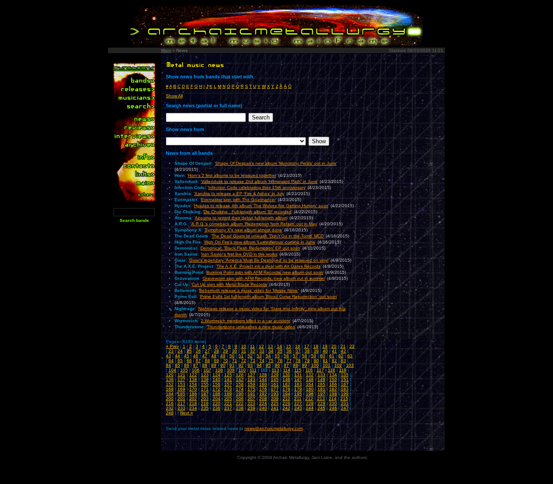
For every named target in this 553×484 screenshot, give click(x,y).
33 (261, 351)
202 (193, 398)
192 (263, 393)
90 (223, 365)
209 (275, 398)
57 (295, 355)
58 (304, 355)
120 (170, 374)
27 (207, 351)
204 (216, 398)
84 (168, 365)
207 (251, 398)
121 (181, 374)
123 (205, 374)
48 (213, 355)
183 (345, 389)
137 (181, 379)
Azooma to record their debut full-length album (241, 217)
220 (216, 403)
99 (304, 365)
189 (228, 393)
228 (310, 403)
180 (310, 389)
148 (310, 379)
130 (286, 374)
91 (232, 365)
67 (198, 360)
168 (170, 389)
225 (275, 403)
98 (295, 365)
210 (286, 398)
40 (325, 351)
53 (259, 355)
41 (334, 351)
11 (252, 346)
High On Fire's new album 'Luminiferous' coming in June (259, 242)
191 (251, 393)
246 (333, 408)
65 (180, 360)
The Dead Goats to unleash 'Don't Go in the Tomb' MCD (268, 236)
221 (228, 403)
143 (251, 379)
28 (216, 351)
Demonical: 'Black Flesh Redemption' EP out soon (250, 248)
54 (268, 355)
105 (184, 370)
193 (275, 393)
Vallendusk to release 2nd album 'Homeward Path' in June (259, 181)
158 (240, 384)
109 (231, 370)
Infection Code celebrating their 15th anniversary (256, 187)
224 (263, 403)
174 (240, 389)
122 (193, 374)
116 (309, 370)
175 (251, 389)
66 (189, 360)
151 (345, 379)
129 (275, 374)
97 (286, 365)
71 (234, 360)
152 (170, 384)
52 (250, 355)
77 (289, 360)
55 (277, 355)
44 (177, 355)
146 (286, 379)
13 (270, 346)
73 (252, 360)
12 (261, 346)
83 (343, 360)
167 (345, 384)
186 (193, 393)
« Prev (172, 346)
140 (216, 379)
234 (193, 408)
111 (253, 370)
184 (170, 393)
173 (228, 389)
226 (286, 403)
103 (350, 365)
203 (205, 398)
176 (263, 389)
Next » (186, 412)
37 (298, 351)
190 (240, 393)
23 (171, 351)
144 (263, 379)
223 (251, 403)
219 (205, 403)
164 (310, 384)
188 (216, 393)
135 (345, 374)
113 (275, 370)
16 (297, 346)
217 (181, 403)
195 (298, 393)
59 (313, 355)
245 (321, 408)
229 (321, 403)
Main (166, 50)
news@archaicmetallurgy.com (274, 428)
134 (333, 374)
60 (322, 355)
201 (181, 398)
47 (204, 355)
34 (270, 351)
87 (195, 365)
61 (331, 355)
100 (315, 365)
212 (309, 398)
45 (186, 355)
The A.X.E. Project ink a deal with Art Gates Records (268, 266)
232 (170, 408)
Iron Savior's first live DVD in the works (239, 254)
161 (275, 384)
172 (216, 389)
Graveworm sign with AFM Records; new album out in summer (264, 278)
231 (345, 403)
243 (298, 408)
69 (216, 360)
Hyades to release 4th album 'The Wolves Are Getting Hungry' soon (261, 205)
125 (228, 374)
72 (243, 360)
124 (216, 374)
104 (172, 370)
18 (315, 346)
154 (193, 384)
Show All (174, 95)
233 (181, 408)
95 (268, 365)
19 (324, 346)
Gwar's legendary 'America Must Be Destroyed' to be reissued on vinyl (258, 260)
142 (240, 379)
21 (343, 346)
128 (263, 374)
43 (168, 355)
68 (207, 360)
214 (333, 398)
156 (216, 384)
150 (333, 379)
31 (243, 351)
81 (325, 360)
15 (288, 346)
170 (193, 389)
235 (205, 408)
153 (181, 384)
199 (345, 393)
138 (193, 379)
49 (223, 355)
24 (180, 351)
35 (280, 351)
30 (234, 351)
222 (240, 403)
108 (219, 370)
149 (321, 379)
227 (298, 403)
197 (321, 393)
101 (327, 365)
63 (350, 355)
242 (286, 408)
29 (225, 351)
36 (289, 351)
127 (251, 374)
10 (243, 346)
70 (225, 360)
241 (275, 408)
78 (298, 360)
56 (286, 355)
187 (205, 393)
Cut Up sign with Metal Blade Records (229, 284)
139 (205, 379)
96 (277, 365)
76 (280, 360)
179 (298, 389)
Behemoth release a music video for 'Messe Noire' (249, 290)
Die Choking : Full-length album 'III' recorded (247, 211)
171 (205, 389)
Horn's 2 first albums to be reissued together (232, 175)
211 (298, 398)
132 (310, 374)
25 (189, 351)
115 (298, 370)
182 (333, 389)
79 (307, 360)
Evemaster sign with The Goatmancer (238, 199)
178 (286, 389)
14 (279, 346)
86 (186, 365)
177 (275, 389)
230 (333, 403)
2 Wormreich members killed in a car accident (245, 320)
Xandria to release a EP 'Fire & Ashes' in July (239, 193)
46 (195, 355)
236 (216, 408)
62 (340, 355)
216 (170, 403)
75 (270, 360)
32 (252, 351)
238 (240, 408)
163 (298, 384)
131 (298, 374)
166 (333, 384)
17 (306, 346)
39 (316, 351)
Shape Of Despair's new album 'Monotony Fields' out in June (276, 163)
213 (321, 398)
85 (177, 365)
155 (205, 384)
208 (263, 398)
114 (286, 370)
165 (321, 384)
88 (204, 365)
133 (321, 374)
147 (298, 379)
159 (251, 384)
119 (342, 370)
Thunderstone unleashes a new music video (251, 326)
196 (310, 393)
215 (344, 398)
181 (321, 389)
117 (320, 370)
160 (263, 384)
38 (307, 351)
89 (213, 365)
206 (240, 398)
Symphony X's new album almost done (243, 230)
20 (334, 346)
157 (228, 384)
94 (259, 365)
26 (198, 351)
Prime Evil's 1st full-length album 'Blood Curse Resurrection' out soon (268, 296)
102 (338, 365)
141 (228, 379)
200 (170, 398)
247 (345, 408)
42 (343, 351)
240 (263, 408)
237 (228, 408)
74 (261, 360)
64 (171, 360)
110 (242, 370)
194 (286, 393)
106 (196, 370)
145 (275, 379)
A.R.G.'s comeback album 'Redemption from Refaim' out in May (254, 223)
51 (241, 355)
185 (181, 393)
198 (333, 393)
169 (181, 389)
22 (352, 346)
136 (170, 379)
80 (316, 360)
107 (207, 370)
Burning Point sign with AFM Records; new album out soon (265, 272)
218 (193, 403)
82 (334, 360)
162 (286, 384)
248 (170, 412)
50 (232, 355)
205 (228, 398)
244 (310, 408)
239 (251, 408)
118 (331, 370)
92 (241, 365)
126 (240, 374)
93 (250, 365)
